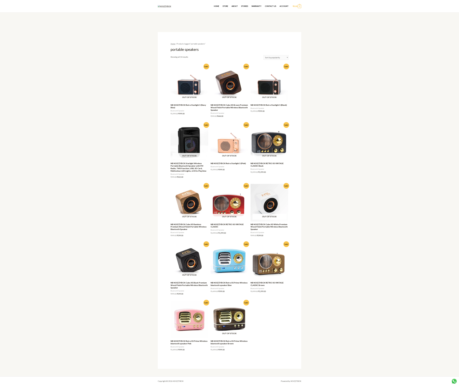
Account (284, 6)
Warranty (256, 6)
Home (216, 6)
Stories (244, 6)
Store (225, 6)
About (235, 6)
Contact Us (270, 6)
